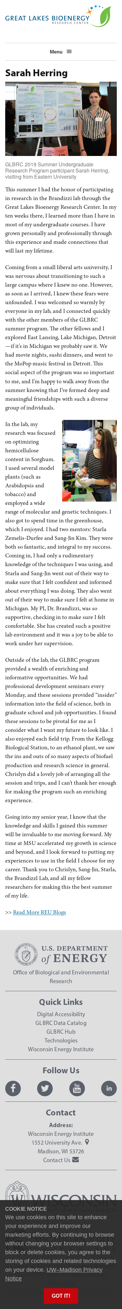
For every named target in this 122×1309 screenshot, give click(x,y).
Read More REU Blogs (39, 912)
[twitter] (45, 1088)
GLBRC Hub (61, 1031)
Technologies (61, 1040)
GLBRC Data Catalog (61, 1023)
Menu (56, 51)
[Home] (58, 9)
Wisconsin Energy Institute (61, 1049)
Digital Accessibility (61, 1014)
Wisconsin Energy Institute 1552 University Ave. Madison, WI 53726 (61, 1142)
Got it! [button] (61, 1296)
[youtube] (77, 1088)
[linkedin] (109, 1088)
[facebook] (13, 1088)
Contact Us (57, 1160)
